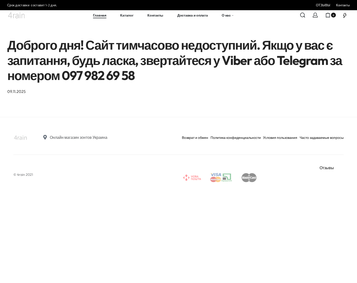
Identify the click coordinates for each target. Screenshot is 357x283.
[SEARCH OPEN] (302, 15)
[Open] (345, 15)
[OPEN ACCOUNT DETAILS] (315, 15)
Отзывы (327, 167)
